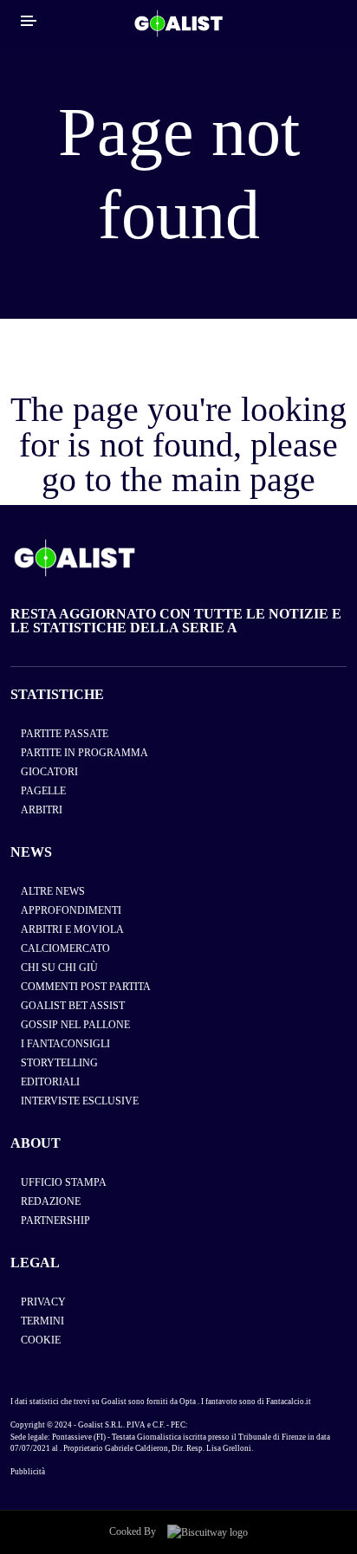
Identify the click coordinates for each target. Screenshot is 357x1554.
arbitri (41, 810)
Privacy (43, 1302)
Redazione (51, 1201)
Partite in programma (84, 753)
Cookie (41, 1340)
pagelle (43, 791)
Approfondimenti (71, 910)
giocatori (49, 772)
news (31, 852)
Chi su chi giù (59, 968)
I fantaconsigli (65, 1044)
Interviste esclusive (80, 1101)
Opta (187, 1401)
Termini (42, 1321)
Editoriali (50, 1082)
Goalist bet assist (73, 1006)
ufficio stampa (64, 1182)
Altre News (53, 891)
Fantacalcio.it (288, 1401)
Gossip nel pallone (75, 1025)
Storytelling (59, 1063)
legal (35, 1262)
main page (243, 479)
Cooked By (134, 1531)
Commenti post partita (86, 987)
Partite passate (64, 734)
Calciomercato (65, 948)
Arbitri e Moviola (72, 929)
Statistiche (57, 694)
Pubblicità (27, 1471)
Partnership (55, 1220)
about (35, 1143)
